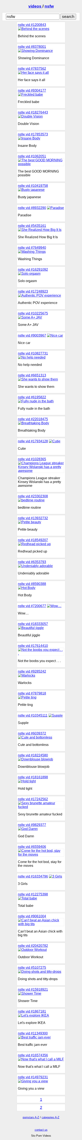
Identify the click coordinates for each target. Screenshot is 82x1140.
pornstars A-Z (31, 1117)
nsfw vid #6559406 (32, 846)
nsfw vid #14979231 (33, 1077)
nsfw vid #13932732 (33, 518)
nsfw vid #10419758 (33, 185)
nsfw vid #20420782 (33, 945)
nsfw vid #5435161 (32, 225)
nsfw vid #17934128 (33, 441)
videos (35, 6)
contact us (41, 1129)
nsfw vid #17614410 (33, 646)
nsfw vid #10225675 (33, 313)
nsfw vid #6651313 (32, 375)
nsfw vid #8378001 (32, 46)
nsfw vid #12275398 (33, 894)
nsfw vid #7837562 (32, 68)
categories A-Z (50, 1117)
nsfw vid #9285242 (32, 671)
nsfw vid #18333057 (33, 624)
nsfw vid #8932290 (32, 208)
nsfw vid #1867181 (32, 1011)
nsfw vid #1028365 (32, 459)
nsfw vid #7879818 (32, 693)
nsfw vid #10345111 (33, 715)
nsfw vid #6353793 (32, 562)
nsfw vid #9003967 (32, 335)
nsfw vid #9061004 (32, 916)
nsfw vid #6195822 (32, 397)
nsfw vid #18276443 (33, 112)
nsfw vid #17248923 (33, 291)
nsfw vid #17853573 (33, 134)
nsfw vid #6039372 (32, 733)
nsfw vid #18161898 (33, 777)
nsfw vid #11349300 (33, 1033)
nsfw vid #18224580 (33, 755)
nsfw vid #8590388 (32, 584)
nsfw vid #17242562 (33, 799)
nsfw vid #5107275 (32, 967)
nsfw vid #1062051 (32, 156)
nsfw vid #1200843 (32, 25)
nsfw (49, 6)
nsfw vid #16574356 (33, 1055)
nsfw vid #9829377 (32, 825)
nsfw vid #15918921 (33, 989)
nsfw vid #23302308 (33, 496)
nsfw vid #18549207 (33, 540)
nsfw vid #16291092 (33, 269)
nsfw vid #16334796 (33, 876)
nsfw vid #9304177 (32, 90)
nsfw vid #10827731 (33, 353)
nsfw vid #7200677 (32, 606)
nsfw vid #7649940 (32, 247)
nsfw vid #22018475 (33, 419)
